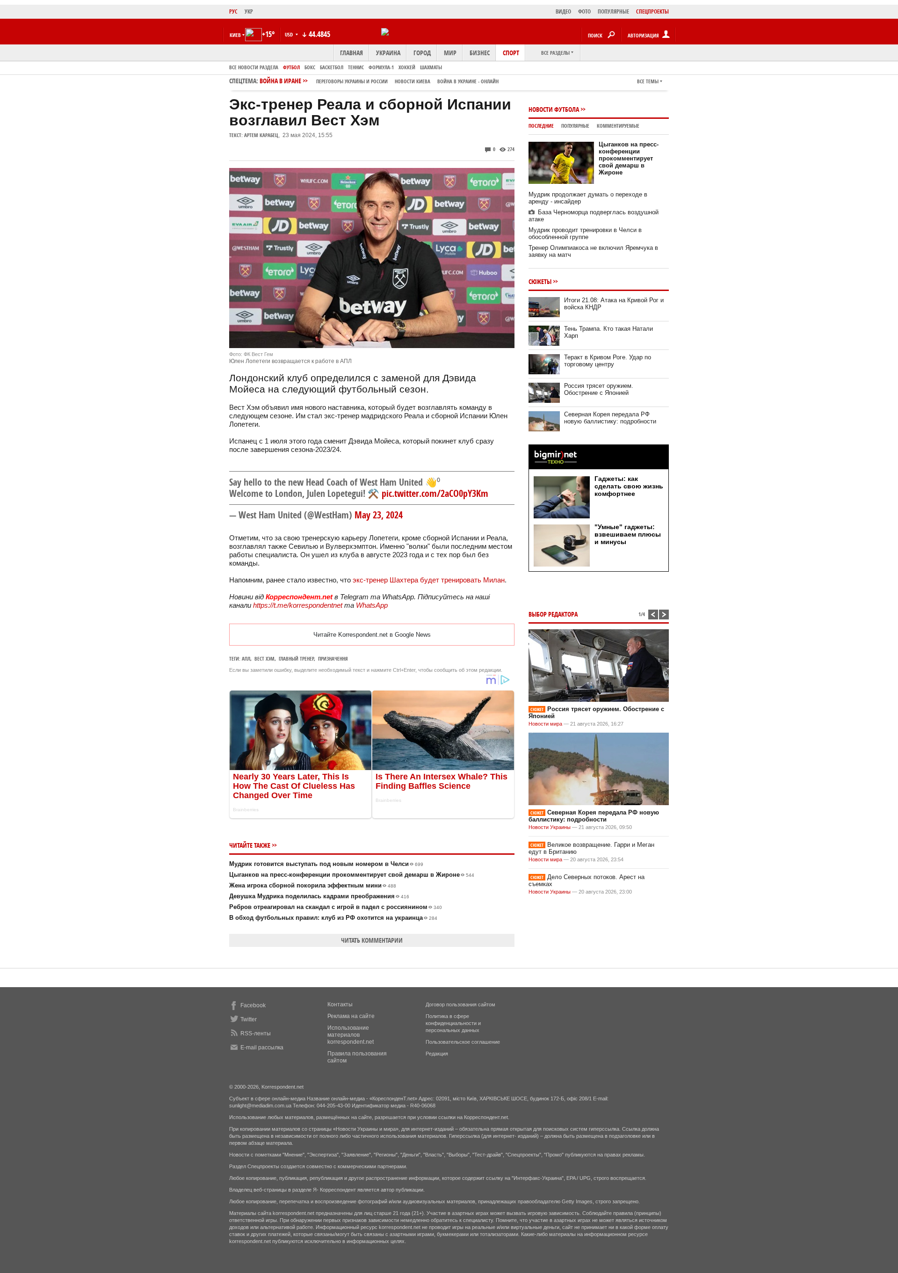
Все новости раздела (253, 67)
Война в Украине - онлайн (468, 81)
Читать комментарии (372, 940)
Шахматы (431, 67)
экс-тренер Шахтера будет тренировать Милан (429, 580)
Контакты (340, 1004)
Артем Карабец (261, 134)
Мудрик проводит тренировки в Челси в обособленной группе (585, 233)
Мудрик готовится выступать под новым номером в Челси (326, 863)
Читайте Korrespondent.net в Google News (372, 634)
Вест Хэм (264, 658)
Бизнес (480, 52)
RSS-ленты (255, 1033)
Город (422, 52)
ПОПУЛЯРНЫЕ (613, 11)
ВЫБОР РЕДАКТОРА (553, 614)
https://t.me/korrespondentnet (297, 605)
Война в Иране (379, 80)
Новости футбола (554, 109)
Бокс (309, 67)
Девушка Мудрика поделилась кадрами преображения (319, 896)
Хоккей (406, 67)
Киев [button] (235, 34)
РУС (233, 11)
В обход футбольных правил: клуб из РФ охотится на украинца (333, 917)
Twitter (248, 1019)
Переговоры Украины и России (352, 81)
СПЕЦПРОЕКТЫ (652, 11)
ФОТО (584, 11)
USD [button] (289, 34)
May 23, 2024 (379, 515)
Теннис (356, 67)
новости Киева (412, 81)
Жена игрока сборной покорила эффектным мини (312, 885)
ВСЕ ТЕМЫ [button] (648, 81)
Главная (351, 52)
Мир (450, 52)
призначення (333, 658)
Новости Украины (550, 827)
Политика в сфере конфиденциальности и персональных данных (453, 1023)
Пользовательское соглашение (463, 1042)
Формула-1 (381, 67)
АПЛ (246, 658)
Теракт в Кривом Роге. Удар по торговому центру (607, 361)
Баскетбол (331, 67)
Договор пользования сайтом (460, 1004)
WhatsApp (372, 605)
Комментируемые (618, 125)
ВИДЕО (563, 11)
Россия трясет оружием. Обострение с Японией (598, 389)
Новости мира (545, 724)
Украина (388, 52)
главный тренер (296, 658)
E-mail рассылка (261, 1047)
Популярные (575, 125)
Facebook (253, 1005)
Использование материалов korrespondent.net (350, 1035)
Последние (541, 125)
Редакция (437, 1053)
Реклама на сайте (351, 1016)
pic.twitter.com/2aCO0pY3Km (435, 493)
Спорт (511, 52)
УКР (249, 11)
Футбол (291, 67)
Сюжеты (540, 281)
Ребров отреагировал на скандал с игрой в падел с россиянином (335, 906)
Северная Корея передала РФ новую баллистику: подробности (610, 418)
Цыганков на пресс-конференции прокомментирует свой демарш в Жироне (351, 874)
